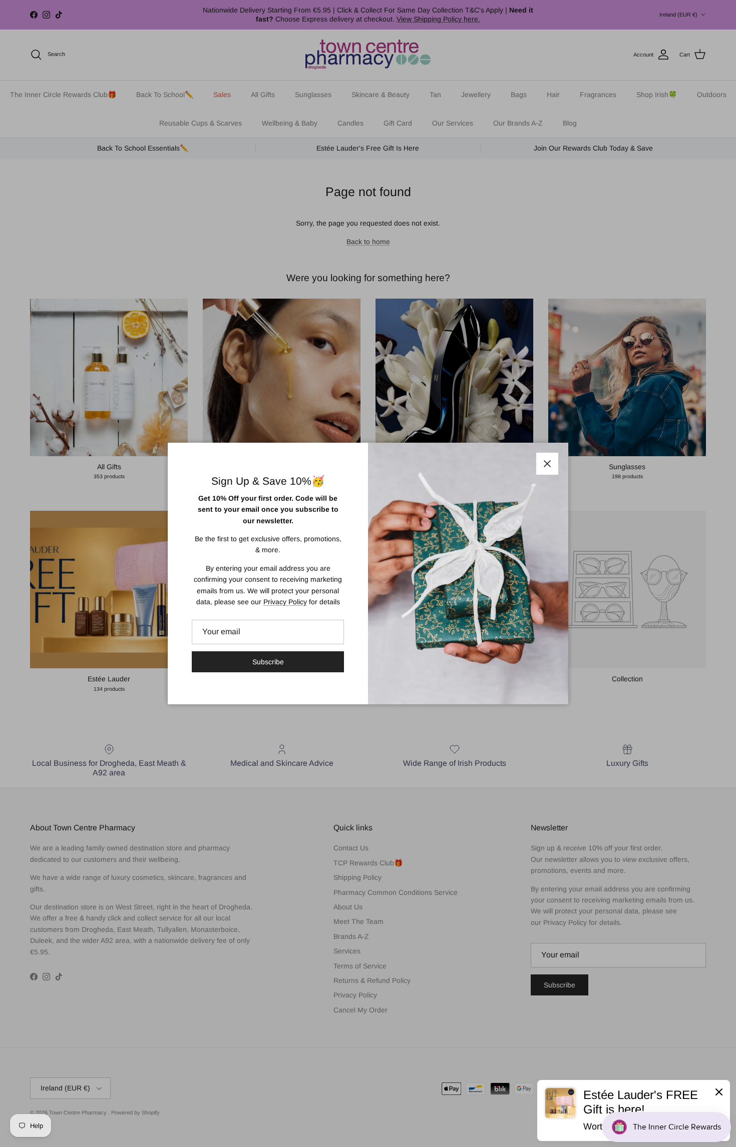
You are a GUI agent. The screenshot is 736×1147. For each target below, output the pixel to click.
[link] (633, 1110)
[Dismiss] (719, 1091)
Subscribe (268, 662)
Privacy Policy (285, 602)
